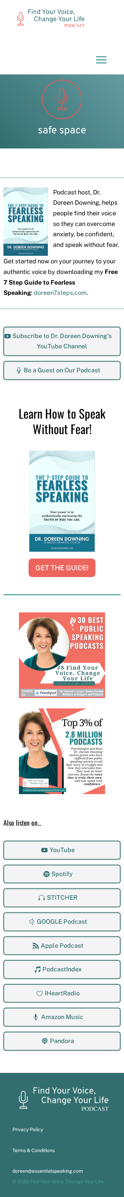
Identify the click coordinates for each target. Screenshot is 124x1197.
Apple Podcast (62, 945)
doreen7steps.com (60, 292)
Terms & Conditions (33, 1150)
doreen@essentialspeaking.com (47, 1171)
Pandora (62, 1040)
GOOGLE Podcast (62, 921)
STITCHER (62, 897)
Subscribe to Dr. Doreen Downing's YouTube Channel (62, 341)
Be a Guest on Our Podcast (62, 370)
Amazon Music (62, 1016)
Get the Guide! (62, 568)
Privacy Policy (27, 1129)
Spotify (62, 873)
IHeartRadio (62, 993)
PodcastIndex (62, 969)
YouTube (62, 849)
